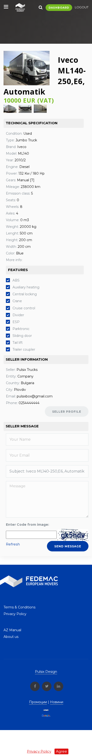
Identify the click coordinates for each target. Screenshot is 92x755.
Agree (61, 751)
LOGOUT (81, 7)
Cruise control (24, 308)
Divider (18, 315)
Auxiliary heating (26, 287)
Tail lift (18, 342)
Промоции (38, 702)
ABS (16, 280)
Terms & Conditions (19, 607)
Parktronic (21, 329)
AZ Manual (12, 630)
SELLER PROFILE (66, 411)
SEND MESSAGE (67, 546)
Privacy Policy (15, 614)
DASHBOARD (59, 7)
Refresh (13, 544)
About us (11, 637)
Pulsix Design (46, 671)
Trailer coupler (24, 349)
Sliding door (22, 336)
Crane (17, 301)
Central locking (25, 294)
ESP (16, 322)
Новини (56, 702)
